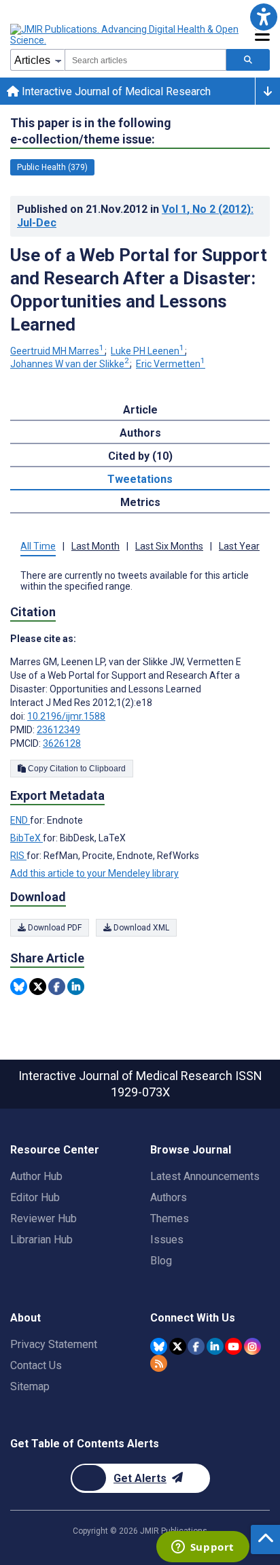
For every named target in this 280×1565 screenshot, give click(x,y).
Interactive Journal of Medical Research (115, 91)
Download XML (140, 927)
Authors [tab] (140, 432)
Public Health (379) (52, 167)
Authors (168, 1197)
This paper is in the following (90, 131)
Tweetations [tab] (140, 479)
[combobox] (145, 60)
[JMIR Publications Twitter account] (177, 1346)
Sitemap (30, 1386)
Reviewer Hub (43, 1218)
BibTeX (26, 837)
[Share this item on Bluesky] (18, 986)
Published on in (135, 216)
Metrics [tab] (140, 502)
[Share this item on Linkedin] (75, 986)
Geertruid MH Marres (57, 351)
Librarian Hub (41, 1239)
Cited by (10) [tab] (140, 456)
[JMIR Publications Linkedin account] (215, 1346)
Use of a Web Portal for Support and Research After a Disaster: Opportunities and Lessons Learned (138, 290)
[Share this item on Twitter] (37, 986)
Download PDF (54, 927)
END (20, 820)
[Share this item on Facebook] (56, 986)
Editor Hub (35, 1197)
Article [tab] (140, 409)
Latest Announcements (205, 1176)
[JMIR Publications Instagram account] (252, 1346)
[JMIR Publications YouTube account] (233, 1346)
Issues (166, 1239)
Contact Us (36, 1365)
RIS (18, 855)
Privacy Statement (53, 1344)
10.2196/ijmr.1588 (66, 716)
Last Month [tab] (95, 546)
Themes (169, 1218)
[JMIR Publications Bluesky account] (158, 1346)
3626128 (62, 743)
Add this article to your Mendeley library (94, 873)
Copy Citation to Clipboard (76, 768)
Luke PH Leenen (147, 351)
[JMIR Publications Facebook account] (196, 1346)
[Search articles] (248, 60)
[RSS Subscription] (158, 1363)
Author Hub (36, 1176)
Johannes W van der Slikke (69, 363)
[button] (263, 16)
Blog (161, 1260)
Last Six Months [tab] (169, 546)
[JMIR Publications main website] (125, 35)
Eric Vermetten (170, 363)
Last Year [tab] (239, 546)
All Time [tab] (38, 546)
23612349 (58, 729)
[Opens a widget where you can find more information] (202, 1548)
